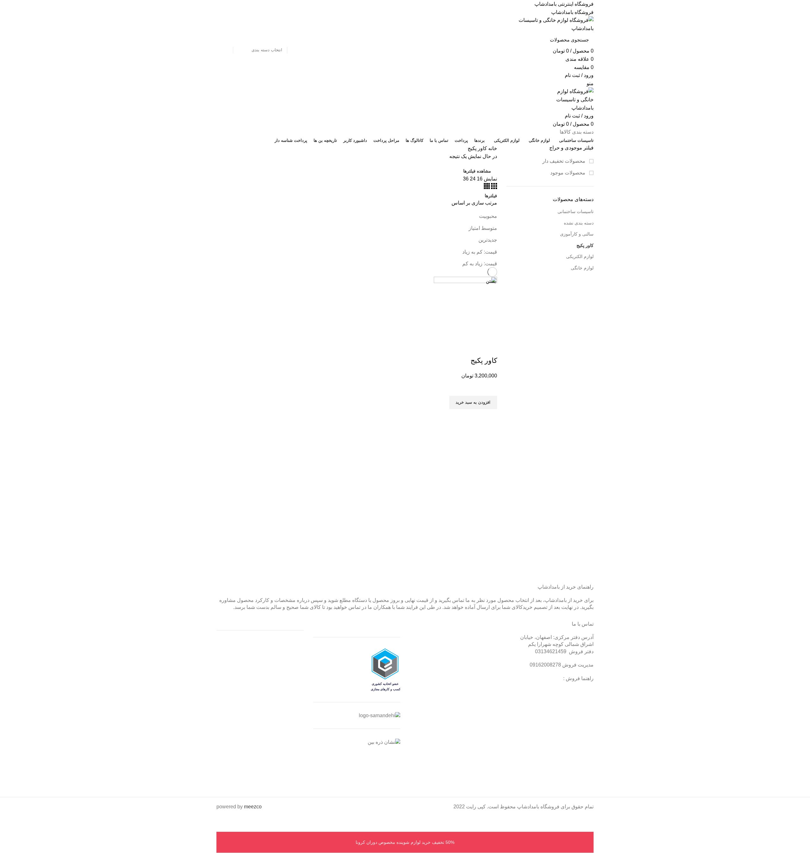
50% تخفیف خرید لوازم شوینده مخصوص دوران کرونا (405, 842)
